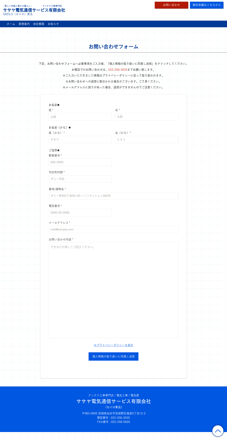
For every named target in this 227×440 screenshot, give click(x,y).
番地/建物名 (56, 189)
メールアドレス (58, 222)
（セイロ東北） (114, 407)
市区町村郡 (56, 172)
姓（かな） (56, 132)
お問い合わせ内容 (60, 239)
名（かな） (122, 132)
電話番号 (54, 205)
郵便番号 (54, 155)
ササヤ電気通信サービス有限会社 (113, 401)
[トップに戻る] (218, 431)
